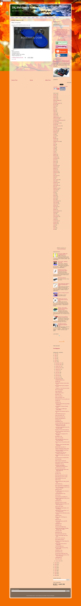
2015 (56, 564)
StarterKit (55, 212)
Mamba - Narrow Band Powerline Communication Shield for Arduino (63, 308)
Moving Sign (55, 165)
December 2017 (59, 363)
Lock (54, 151)
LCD (54, 148)
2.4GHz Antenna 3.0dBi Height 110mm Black (61, 409)
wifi (53, 229)
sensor (54, 198)
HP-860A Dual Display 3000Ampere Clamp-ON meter (62, 324)
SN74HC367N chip (58, 551)
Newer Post (14, 80)
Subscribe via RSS (61, 39)
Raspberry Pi (55, 188)
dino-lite (54, 124)
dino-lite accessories (57, 125)
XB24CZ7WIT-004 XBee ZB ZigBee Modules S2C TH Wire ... (62, 529)
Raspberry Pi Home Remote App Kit (61, 61)
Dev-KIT (57, 17)
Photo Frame (55, 175)
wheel (54, 227)
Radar (54, 186)
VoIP (54, 226)
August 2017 (58, 369)
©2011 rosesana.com (61, 40)
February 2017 (58, 378)
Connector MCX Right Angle (60, 526)
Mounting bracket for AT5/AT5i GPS (62, 457)
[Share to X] (30, 57)
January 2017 (58, 560)
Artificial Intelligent (56, 100)
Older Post (48, 80)
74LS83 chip (57, 400)
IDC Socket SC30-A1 (62, 277)
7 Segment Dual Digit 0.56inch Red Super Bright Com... (61, 470)
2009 (56, 573)
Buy (20, 17)
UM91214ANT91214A (59, 392)
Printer (54, 181)
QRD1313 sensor (58, 489)
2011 (56, 570)
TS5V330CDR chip (58, 483)
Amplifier (55, 94)
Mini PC (54, 159)
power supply (55, 179)
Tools (46, 17)
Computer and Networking (58, 120)
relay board (55, 189)
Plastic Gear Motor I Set (59, 415)
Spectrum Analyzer (56, 210)
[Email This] (28, 57)
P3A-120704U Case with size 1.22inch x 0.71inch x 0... (60, 453)
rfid (15, 59)
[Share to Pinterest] (32, 57)
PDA (54, 174)
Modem (54, 161)
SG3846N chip (58, 402)
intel (54, 142)
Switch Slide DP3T (58, 391)
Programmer (55, 182)
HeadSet (55, 138)
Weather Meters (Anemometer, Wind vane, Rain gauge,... (62, 555)
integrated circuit (56, 141)
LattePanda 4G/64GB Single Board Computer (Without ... (61, 450)
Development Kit (56, 123)
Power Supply (51, 17)
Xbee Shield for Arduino (59, 539)
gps (54, 137)
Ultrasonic (55, 223)
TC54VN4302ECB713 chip (60, 493)
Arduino (24, 17)
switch (54, 213)
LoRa (54, 152)
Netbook (54, 168)
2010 (56, 572)
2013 (56, 567)
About (17, 17)
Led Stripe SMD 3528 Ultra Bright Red (62, 423)
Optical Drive (55, 171)
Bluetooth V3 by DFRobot (63, 316)
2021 (56, 355)
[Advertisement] (31, 70)
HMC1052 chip (58, 519)
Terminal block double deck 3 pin (61, 553)
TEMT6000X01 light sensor (60, 413)
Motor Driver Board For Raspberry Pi (62, 485)
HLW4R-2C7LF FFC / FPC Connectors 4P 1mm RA (60, 425)
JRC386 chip (57, 381)
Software (55, 205)
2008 (56, 575)
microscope (55, 158)
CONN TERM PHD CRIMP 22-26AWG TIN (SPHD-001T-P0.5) (63, 284)
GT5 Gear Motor (58, 459)
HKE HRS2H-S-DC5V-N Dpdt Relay (61, 462)
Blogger (52, 595)
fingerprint (55, 131)
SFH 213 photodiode (59, 389)
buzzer (54, 110)
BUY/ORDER (61, 36)
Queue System (56, 185)
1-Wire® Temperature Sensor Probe (62, 448)
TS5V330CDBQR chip (59, 546)
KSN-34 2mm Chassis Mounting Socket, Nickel (62, 270)
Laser (54, 147)
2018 (56, 360)
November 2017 (59, 364)
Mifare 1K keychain (58, 395)
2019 (56, 358)
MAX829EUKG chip (59, 421)
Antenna (54, 97)
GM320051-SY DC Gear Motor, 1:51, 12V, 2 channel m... (62, 504)
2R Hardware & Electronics (30, 8)
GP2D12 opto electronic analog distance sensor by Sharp (63, 299)
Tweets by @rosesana (61, 249)
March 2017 (58, 377)
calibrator (55, 113)
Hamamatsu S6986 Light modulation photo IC (62, 254)
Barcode (54, 104)
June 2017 (58, 372)
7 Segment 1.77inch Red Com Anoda (62, 388)
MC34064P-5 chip (58, 436)
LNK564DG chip (58, 525)
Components (55, 118)
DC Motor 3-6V (58, 473)
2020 (56, 357)
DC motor (55, 121)
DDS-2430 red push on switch (60, 502)
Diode (54, 127)
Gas (54, 134)
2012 (56, 569)
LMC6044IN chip (58, 500)
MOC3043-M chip (58, 532)
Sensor (41, 17)
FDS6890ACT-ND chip (59, 463)
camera (54, 114)
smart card (55, 202)
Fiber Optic (55, 130)
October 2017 (58, 366)
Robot (29, 17)
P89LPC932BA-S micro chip (60, 478)
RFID (33, 17)
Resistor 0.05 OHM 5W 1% (60, 418)
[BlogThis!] (29, 57)
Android (54, 96)
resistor (54, 191)
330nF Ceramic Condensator (60, 460)
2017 (56, 361)
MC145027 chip (58, 394)
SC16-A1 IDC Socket (59, 506)
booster (54, 108)
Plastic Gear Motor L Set (59, 397)
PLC (54, 178)
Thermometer (55, 216)
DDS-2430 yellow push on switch (61, 475)
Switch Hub (55, 215)
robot (54, 193)
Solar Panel (55, 206)
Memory (54, 155)
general (54, 135)
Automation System (57, 103)
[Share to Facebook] (31, 57)
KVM (54, 145)
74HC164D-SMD (58, 530)
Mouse (54, 164)
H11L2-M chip (57, 495)
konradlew (44, 595)
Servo (54, 199)
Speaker (54, 209)
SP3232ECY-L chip (58, 550)
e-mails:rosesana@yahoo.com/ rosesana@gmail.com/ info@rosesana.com (61, 32)
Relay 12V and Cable (59, 437)
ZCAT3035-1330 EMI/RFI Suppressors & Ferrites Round (61, 466)
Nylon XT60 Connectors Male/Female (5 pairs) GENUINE (62, 487)
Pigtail (54, 176)
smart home (55, 203)
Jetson (54, 144)
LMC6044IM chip (58, 557)
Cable (54, 111)
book (54, 107)
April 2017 (58, 375)
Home (12, 17)
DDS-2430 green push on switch (61, 476)
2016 (56, 562)
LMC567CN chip (58, 515)
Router (54, 195)
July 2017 (57, 370)
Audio (54, 101)
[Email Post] (25, 57)
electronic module (56, 128)
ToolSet (54, 219)
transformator (55, 220)
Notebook (55, 169)
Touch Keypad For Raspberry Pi (61, 496)
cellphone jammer (56, 117)
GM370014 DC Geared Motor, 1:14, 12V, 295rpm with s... (62, 511)
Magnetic (55, 154)
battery (54, 106)
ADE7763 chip (58, 479)
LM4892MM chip (58, 523)
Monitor (54, 162)
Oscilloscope (55, 172)
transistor (55, 222)
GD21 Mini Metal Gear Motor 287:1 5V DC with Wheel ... (61, 440)
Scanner (54, 196)
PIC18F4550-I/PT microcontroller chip (62, 399)
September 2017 (59, 367)
